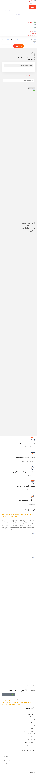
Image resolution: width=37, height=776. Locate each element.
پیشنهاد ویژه (19, 46)
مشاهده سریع (28, 219)
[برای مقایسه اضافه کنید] (33, 219)
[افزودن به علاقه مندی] (23, 219)
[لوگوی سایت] (32, 0)
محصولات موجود (29, 71)
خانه (34, 57)
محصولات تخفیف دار (28, 68)
